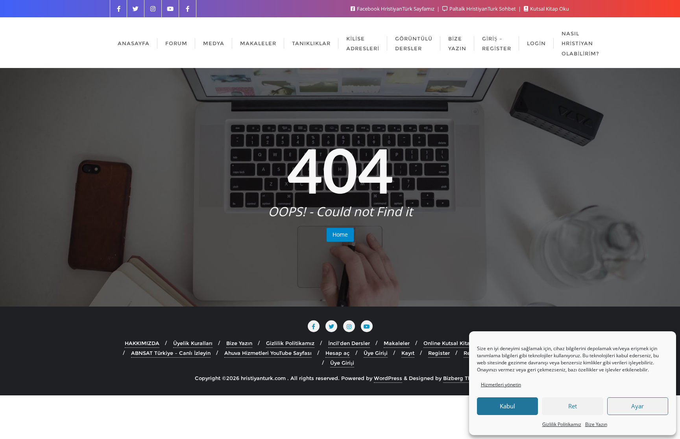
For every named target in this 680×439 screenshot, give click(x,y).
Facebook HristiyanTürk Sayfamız (396, 8)
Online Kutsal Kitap (448, 343)
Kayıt (407, 353)
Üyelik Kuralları (193, 343)
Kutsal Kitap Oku (549, 8)
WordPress (388, 378)
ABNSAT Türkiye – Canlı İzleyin (171, 353)
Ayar (637, 406)
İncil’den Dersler (349, 343)
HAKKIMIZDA (142, 343)
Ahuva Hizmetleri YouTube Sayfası (268, 353)
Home (340, 234)
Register (439, 353)
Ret (572, 406)
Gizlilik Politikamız (561, 424)
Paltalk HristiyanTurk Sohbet (482, 8)
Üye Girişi (376, 353)
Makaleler (397, 343)
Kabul (507, 406)
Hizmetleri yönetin (501, 384)
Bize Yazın (596, 424)
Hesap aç (337, 353)
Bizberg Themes (464, 378)
